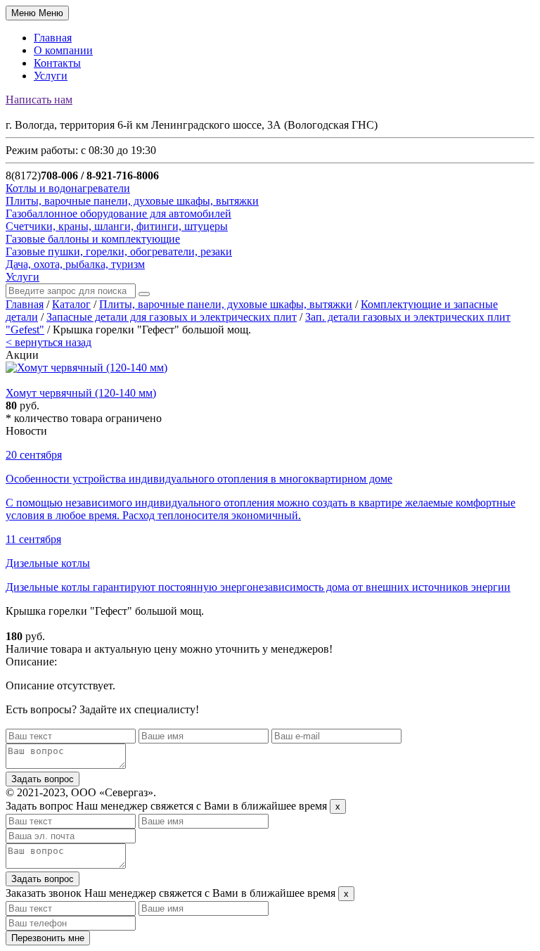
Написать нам (39, 100)
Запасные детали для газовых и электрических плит (171, 317)
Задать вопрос (42, 779)
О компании (63, 50)
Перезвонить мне (47, 938)
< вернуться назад (48, 342)
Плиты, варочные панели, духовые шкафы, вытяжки (225, 304)
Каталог (71, 304)
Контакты (57, 63)
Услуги (51, 76)
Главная (53, 38)
